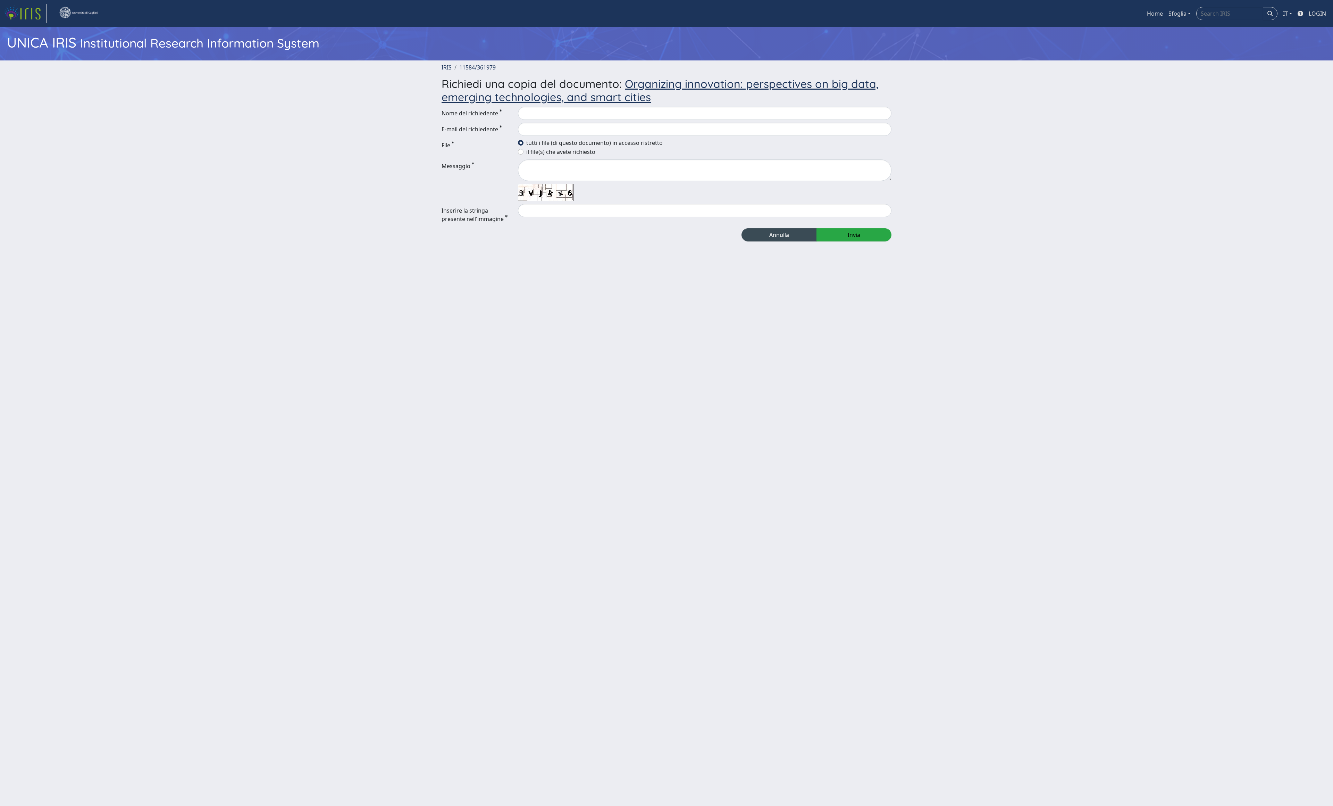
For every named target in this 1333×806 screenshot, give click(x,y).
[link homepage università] (78, 13)
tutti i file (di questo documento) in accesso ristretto (594, 143)
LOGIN (1317, 13)
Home (1155, 13)
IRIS (447, 67)
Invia (854, 235)
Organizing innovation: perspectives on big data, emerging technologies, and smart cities (660, 90)
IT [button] (1285, 13)
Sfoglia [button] (1177, 13)
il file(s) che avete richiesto (560, 152)
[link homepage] (25, 13)
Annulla (779, 235)
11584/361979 (477, 67)
